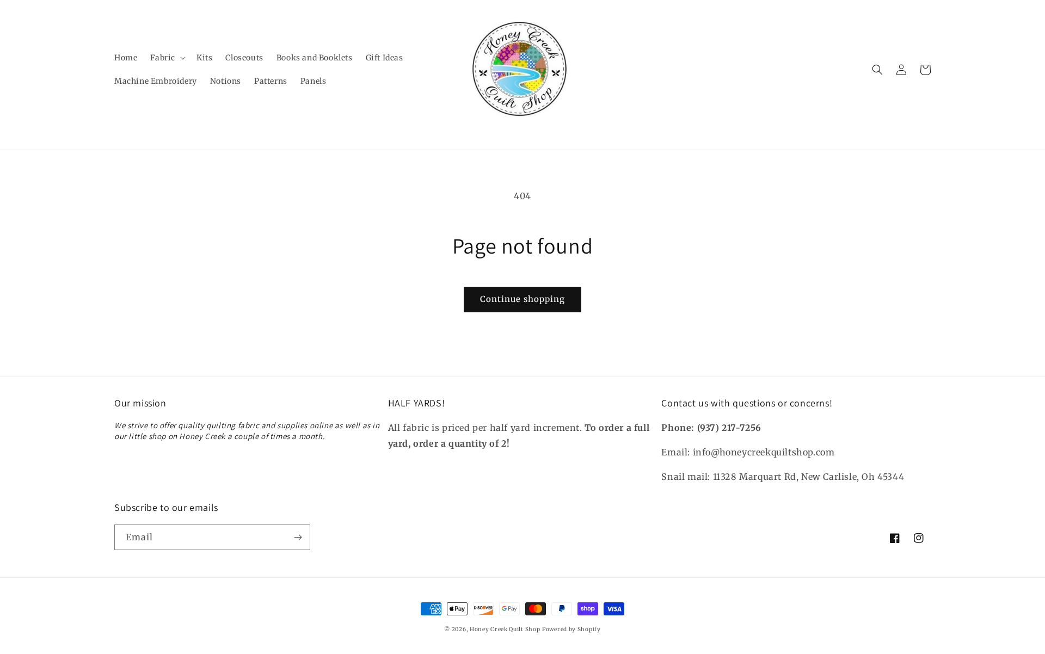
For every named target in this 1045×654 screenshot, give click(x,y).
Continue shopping (522, 299)
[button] (167, 57)
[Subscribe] (298, 537)
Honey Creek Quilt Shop (505, 629)
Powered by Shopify (571, 629)
